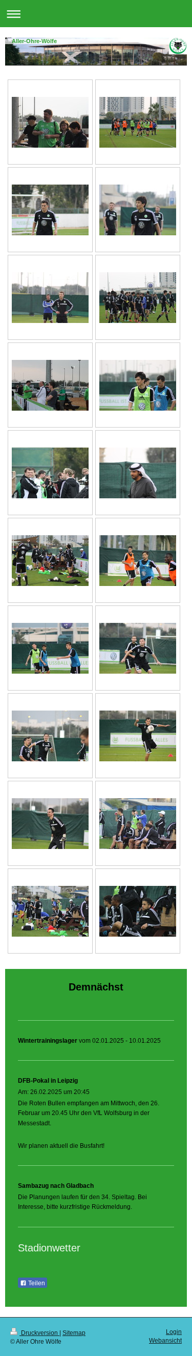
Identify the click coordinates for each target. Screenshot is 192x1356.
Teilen (36, 1283)
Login (174, 1331)
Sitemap (74, 1333)
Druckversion (39, 1333)
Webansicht (165, 1340)
